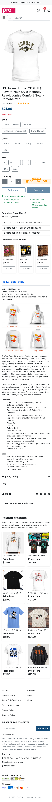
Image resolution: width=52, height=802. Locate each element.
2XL (34, 162)
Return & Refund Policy (12, 700)
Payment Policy (8, 695)
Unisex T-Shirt (11, 124)
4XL (5, 168)
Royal (40, 143)
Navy (28, 143)
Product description (13, 281)
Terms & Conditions (10, 705)
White (18, 143)
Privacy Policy (8, 710)
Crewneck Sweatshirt (14, 131)
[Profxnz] (9, 10)
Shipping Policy (8, 715)
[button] (4, 17)
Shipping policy (10, 476)
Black (6, 143)
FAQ (4, 484)
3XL (43, 162)
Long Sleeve (37, 131)
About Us (31, 700)
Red (5, 150)
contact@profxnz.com (13, 762)
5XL (15, 168)
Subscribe (43, 728)
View (10, 268)
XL (25, 162)
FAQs (29, 695)
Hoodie (27, 124)
